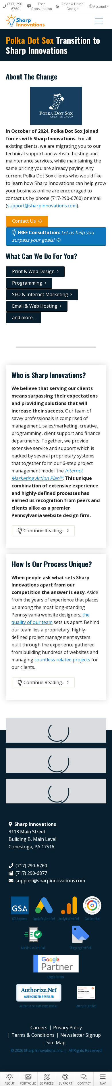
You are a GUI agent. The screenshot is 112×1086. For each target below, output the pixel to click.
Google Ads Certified (44, 918)
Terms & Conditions (33, 1035)
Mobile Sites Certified (33, 947)
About (9, 1083)
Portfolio (28, 1083)
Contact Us (25, 221)
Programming (28, 283)
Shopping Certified (80, 947)
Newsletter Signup (80, 1035)
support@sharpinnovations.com (42, 206)
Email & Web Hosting (36, 306)
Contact (84, 1083)
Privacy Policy (67, 1027)
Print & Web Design (34, 271)
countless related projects (62, 659)
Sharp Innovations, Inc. (30, 20)
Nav (103, 1083)
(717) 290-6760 (15, 6)
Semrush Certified (86, 1006)
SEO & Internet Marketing (41, 294)
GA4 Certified (92, 918)
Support (65, 1083)
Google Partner (56, 977)
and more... (23, 317)
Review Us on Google (72, 6)
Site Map (56, 1042)
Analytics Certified (69, 918)
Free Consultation (41, 6)
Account (99, 6)
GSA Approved (19, 918)
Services (46, 1083)
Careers (38, 1027)
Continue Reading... (44, 530)
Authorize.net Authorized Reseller (39, 1006)
